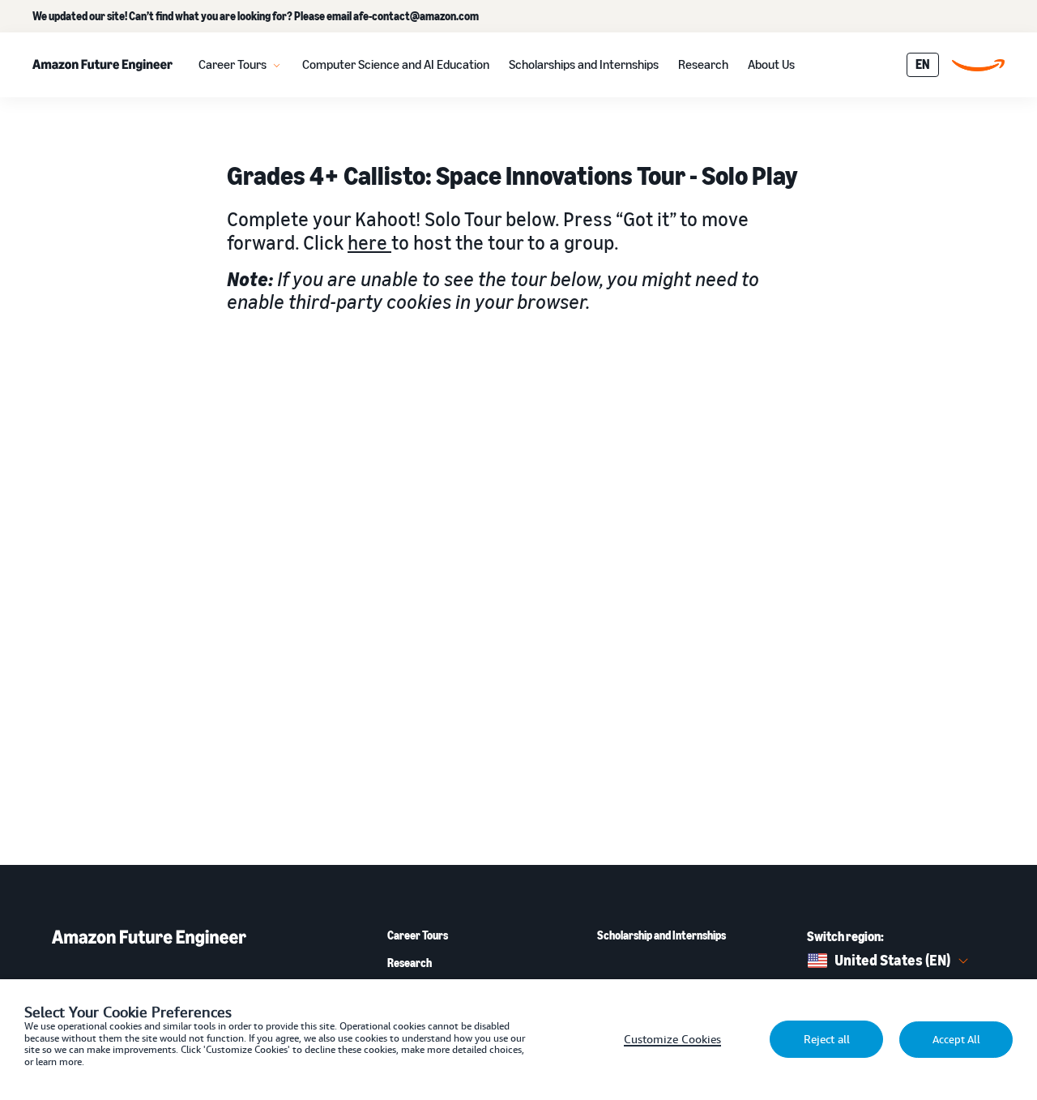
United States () (892, 960)
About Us (771, 64)
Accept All (956, 1039)
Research (703, 64)
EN (922, 64)
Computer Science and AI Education (395, 64)
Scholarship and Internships (661, 935)
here (369, 242)
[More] (276, 64)
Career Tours (232, 64)
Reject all (827, 1039)
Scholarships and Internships (584, 64)
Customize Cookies (672, 1039)
